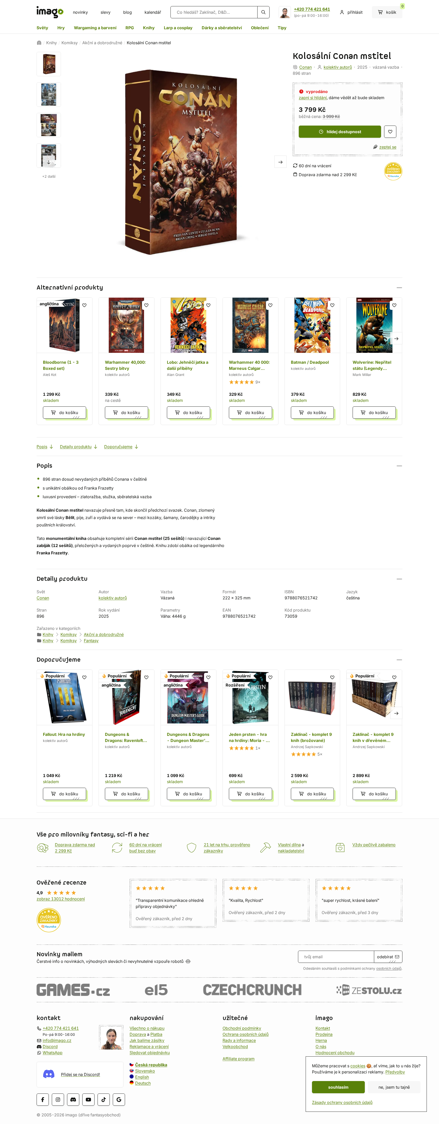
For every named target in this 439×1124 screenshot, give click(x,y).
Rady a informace (239, 1040)
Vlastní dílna (289, 844)
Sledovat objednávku (150, 1052)
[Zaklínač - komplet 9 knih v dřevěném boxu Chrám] (374, 738)
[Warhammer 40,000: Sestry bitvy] (126, 361)
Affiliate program (239, 1058)
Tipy (282, 27)
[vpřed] (49, 162)
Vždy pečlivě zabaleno (374, 844)
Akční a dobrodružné (102, 42)
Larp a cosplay (178, 27)
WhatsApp (52, 1052)
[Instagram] (58, 1099)
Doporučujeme (118, 446)
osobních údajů (388, 968)
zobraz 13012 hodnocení (61, 898)
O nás (321, 1046)
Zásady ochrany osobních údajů (342, 1102)
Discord (50, 1046)
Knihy (149, 27)
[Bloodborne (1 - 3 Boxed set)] (64, 361)
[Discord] (73, 1099)
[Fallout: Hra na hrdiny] (64, 738)
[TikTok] (104, 1099)
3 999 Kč (331, 116)
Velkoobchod (235, 1046)
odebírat (385, 956)
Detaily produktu (75, 446)
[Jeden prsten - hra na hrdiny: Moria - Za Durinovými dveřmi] (250, 738)
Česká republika (151, 1064)
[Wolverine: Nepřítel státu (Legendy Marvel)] (374, 361)
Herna (321, 1040)
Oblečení (260, 27)
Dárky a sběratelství (222, 27)
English (142, 1077)
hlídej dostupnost (344, 131)
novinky (80, 12)
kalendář (153, 12)
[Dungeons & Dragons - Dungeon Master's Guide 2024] (188, 738)
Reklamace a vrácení (149, 1046)
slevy (106, 12)
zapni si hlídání (313, 97)
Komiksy (69, 42)
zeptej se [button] (387, 146)
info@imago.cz (57, 1040)
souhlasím (338, 1087)
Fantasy (91, 640)
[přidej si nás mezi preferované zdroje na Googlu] (119, 1099)
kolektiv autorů (338, 67)
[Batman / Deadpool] (312, 361)
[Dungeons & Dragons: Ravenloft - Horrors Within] (126, 738)
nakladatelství (291, 850)
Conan (305, 67)
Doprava (138, 1034)
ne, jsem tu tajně (394, 1087)
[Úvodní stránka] (39, 43)
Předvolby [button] (395, 1071)
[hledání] (263, 12)
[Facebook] (43, 1099)
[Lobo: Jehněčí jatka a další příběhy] (188, 361)
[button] (219, 287)
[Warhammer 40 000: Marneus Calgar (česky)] (250, 361)
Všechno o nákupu (147, 1028)
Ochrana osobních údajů (246, 1034)
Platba (156, 1034)
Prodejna (324, 1034)
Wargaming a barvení (95, 27)
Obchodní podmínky (242, 1028)
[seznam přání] (390, 132)
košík (394, 10)
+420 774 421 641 (312, 9)
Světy (42, 27)
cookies (357, 1065)
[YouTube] (88, 1099)
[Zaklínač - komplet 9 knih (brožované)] (312, 738)
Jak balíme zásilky (147, 1040)
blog (127, 12)
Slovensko (145, 1070)
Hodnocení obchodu (335, 1052)
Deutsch (143, 1083)
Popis (42, 446)
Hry (61, 27)
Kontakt (323, 1028)
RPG (130, 27)
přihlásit (355, 12)
